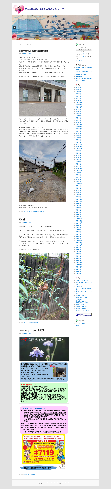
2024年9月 (78, 130)
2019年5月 (78, 211)
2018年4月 (78, 233)
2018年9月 (78, 224)
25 (83, 56)
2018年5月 (78, 231)
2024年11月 (79, 126)
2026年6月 (78, 91)
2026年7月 (78, 89)
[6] (57, 38)
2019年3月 (78, 213)
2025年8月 (78, 109)
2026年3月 (78, 97)
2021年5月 (78, 178)
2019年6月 (78, 209)
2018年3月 (78, 235)
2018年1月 (78, 238)
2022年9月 (78, 161)
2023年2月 (78, 159)
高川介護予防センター (81, 308)
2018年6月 (78, 229)
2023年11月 (79, 146)
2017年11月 (79, 242)
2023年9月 (78, 150)
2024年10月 (79, 128)
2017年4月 (78, 255)
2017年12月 (79, 240)
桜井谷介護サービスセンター (83, 303)
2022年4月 (78, 167)
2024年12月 (79, 124)
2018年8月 (78, 225)
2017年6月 (78, 251)
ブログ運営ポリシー (81, 323)
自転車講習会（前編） (81, 75)
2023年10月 (79, 148)
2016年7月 (78, 271)
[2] (50, 38)
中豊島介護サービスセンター (31, 211)
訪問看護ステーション (29, 474)
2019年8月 (78, 205)
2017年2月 (78, 258)
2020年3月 (78, 194)
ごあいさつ (79, 286)
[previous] (14, 27)
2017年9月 (78, 246)
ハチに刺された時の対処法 (31, 330)
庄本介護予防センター (81, 301)
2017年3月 (78, 257)
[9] (62, 38)
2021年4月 (78, 179)
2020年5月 (78, 190)
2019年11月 (79, 200)
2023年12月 (79, 144)
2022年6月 (78, 165)
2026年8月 (78, 87)
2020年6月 (78, 189)
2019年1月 (78, 216)
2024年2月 (78, 141)
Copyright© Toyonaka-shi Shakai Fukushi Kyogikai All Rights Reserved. (55, 483)
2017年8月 (78, 248)
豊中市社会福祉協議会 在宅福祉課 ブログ (44, 9)
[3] (51, 38)
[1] (48, 38)
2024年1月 (78, 143)
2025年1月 (78, 122)
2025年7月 (78, 111)
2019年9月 (78, 203)
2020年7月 (78, 187)
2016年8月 (78, 270)
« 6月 (77, 60)
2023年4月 (78, 157)
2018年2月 (78, 236)
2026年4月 (78, 95)
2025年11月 (79, 104)
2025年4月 (78, 117)
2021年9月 (78, 172)
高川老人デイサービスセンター (84, 310)
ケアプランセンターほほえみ (31, 322)
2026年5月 (78, 93)
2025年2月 (78, 121)
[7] (59, 38)
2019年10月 (79, 202)
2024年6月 (78, 135)
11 (83, 53)
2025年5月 (78, 115)
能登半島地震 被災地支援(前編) (33, 50)
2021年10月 (79, 170)
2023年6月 (78, 155)
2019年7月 (78, 207)
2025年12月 (79, 102)
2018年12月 (79, 218)
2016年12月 (79, 262)
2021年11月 (79, 168)
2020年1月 (78, 198)
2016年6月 (78, 273)
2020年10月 (79, 183)
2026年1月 (78, 100)
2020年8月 (78, 185)
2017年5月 (78, 253)
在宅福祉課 (41, 211)
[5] (55, 38)
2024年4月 (78, 139)
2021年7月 (78, 176)
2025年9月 (78, 108)
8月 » (80, 60)
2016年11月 (79, 264)
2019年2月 (78, 214)
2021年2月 (78, 181)
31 (81, 58)
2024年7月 (78, 133)
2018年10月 (79, 222)
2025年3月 (78, 119)
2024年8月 (78, 132)
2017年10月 (79, 244)
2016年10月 (79, 266)
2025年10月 (79, 106)
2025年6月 (78, 113)
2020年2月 (78, 196)
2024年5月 (78, 137)
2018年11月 (79, 220)
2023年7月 (78, 154)
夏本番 (22, 219)
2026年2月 (78, 99)
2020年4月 (78, 192)
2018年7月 (78, 227)
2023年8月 (78, 152)
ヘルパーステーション (81, 295)
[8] (61, 38)
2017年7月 (78, 249)
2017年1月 (78, 260)
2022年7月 (78, 163)
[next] (96, 27)
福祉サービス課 (80, 304)
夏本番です (79, 76)
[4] (53, 38)
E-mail (77, 325)
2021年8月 (78, 174)
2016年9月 (78, 268)
